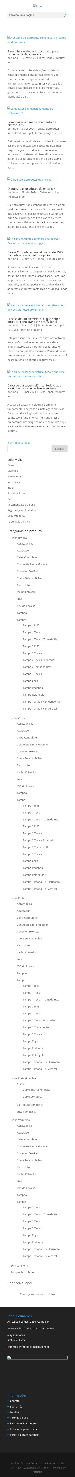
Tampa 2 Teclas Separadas (39, 660)
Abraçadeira (24, 904)
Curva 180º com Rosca (36, 1089)
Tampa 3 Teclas (32, 674)
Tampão (22, 613)
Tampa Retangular (34, 694)
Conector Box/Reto (28, 571)
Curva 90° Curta (32, 1096)
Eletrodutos (53, 128)
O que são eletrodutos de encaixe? (31, 189)
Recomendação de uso (48, 133)
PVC (9, 329)
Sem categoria (16, 516)
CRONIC (37, 1472)
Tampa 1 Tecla (32, 632)
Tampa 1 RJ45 (31, 625)
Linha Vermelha (20, 1120)
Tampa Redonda (33, 688)
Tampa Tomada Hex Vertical (40, 708)
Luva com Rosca (26, 1111)
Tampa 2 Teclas (32, 653)
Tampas (22, 620)
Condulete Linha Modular (32, 564)
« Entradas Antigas (18, 442)
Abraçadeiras (25, 543)
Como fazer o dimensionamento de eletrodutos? (31, 123)
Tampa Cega (30, 681)
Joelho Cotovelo (26, 592)
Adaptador (23, 550)
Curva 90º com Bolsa (29, 578)
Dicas (42, 58)
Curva (20, 1084)
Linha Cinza (18, 718)
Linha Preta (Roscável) (24, 1078)
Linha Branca (19, 538)
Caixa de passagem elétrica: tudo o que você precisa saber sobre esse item (34, 386)
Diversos (51, 325)
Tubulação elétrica (18, 521)
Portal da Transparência (24, 1434)
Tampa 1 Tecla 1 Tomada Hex (41, 639)
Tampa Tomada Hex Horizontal (41, 701)
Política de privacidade (24, 1429)
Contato (14, 1401)
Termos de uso (19, 1417)
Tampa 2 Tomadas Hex (37, 667)
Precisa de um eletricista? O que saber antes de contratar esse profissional (33, 320)
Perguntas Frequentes (23, 1423)
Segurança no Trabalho (27, 329)
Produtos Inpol (24, 133)
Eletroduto (23, 585)
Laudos (14, 1412)
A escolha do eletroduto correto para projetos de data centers (33, 52)
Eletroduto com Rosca (30, 1104)
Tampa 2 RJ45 (31, 646)
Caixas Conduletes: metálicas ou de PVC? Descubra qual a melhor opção (35, 253)
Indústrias (13, 482)
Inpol (15, 58)
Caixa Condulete (27, 557)
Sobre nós (16, 1406)
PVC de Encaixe (26, 606)
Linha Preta (18, 898)
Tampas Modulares (22, 1272)
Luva (20, 599)
